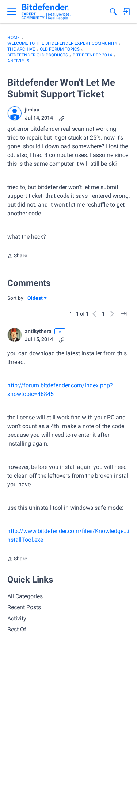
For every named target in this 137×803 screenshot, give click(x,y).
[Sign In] (126, 11)
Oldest (35, 298)
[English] (45, 11)
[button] (14, 113)
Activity (16, 618)
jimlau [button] (32, 110)
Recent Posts (24, 607)
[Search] (113, 11)
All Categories (25, 596)
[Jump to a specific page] (124, 314)
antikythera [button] (38, 331)
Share (17, 256)
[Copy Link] (61, 118)
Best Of (16, 629)
